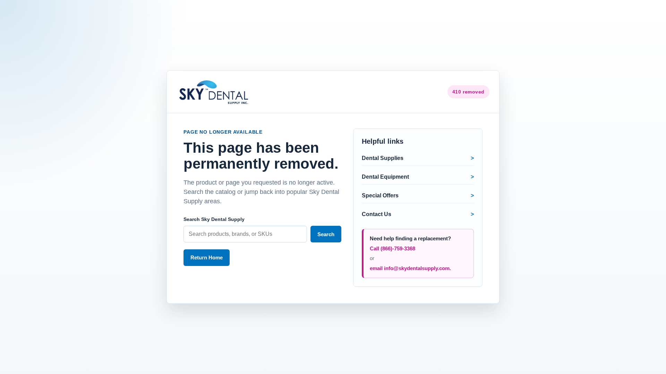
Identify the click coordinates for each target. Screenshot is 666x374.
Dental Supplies (382, 158)
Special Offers (380, 195)
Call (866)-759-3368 (392, 248)
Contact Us (376, 214)
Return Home (206, 257)
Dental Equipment (385, 177)
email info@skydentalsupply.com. (410, 268)
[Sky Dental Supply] (215, 91)
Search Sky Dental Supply (214, 219)
